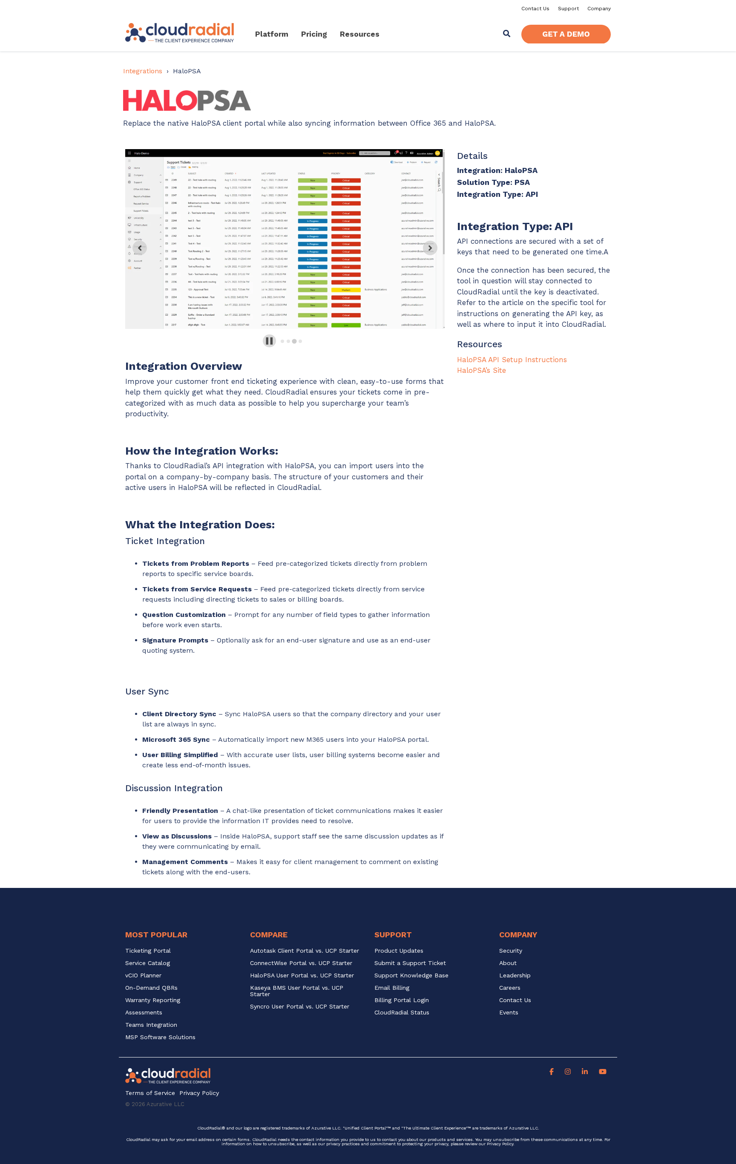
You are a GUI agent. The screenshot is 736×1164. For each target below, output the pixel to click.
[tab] (282, 341)
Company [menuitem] (599, 9)
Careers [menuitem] (509, 988)
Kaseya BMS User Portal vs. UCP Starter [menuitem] (297, 991)
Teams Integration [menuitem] (151, 1025)
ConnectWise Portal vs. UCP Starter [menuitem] (301, 963)
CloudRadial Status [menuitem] (401, 1012)
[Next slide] (430, 248)
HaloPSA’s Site (481, 370)
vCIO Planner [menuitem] (143, 975)
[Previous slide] (139, 248)
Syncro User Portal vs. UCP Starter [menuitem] (299, 1006)
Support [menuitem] (568, 9)
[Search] (507, 34)
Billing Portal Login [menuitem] (401, 1000)
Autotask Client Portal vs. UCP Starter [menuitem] (304, 951)
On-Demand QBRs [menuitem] (151, 988)
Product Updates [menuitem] (398, 951)
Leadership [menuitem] (515, 975)
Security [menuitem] (510, 951)
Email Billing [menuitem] (391, 988)
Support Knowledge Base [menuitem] (411, 975)
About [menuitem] (508, 963)
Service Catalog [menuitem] (148, 963)
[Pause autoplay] (269, 341)
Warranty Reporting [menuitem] (152, 1000)
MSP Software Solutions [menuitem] (160, 1037)
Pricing (314, 34)
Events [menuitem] (508, 1012)
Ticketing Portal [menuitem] (148, 951)
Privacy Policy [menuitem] (199, 1093)
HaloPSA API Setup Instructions (512, 359)
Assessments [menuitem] (143, 1012)
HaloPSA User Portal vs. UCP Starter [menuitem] (302, 975)
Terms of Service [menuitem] (150, 1093)
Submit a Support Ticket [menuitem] (410, 963)
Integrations (142, 71)
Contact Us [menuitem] (535, 9)
